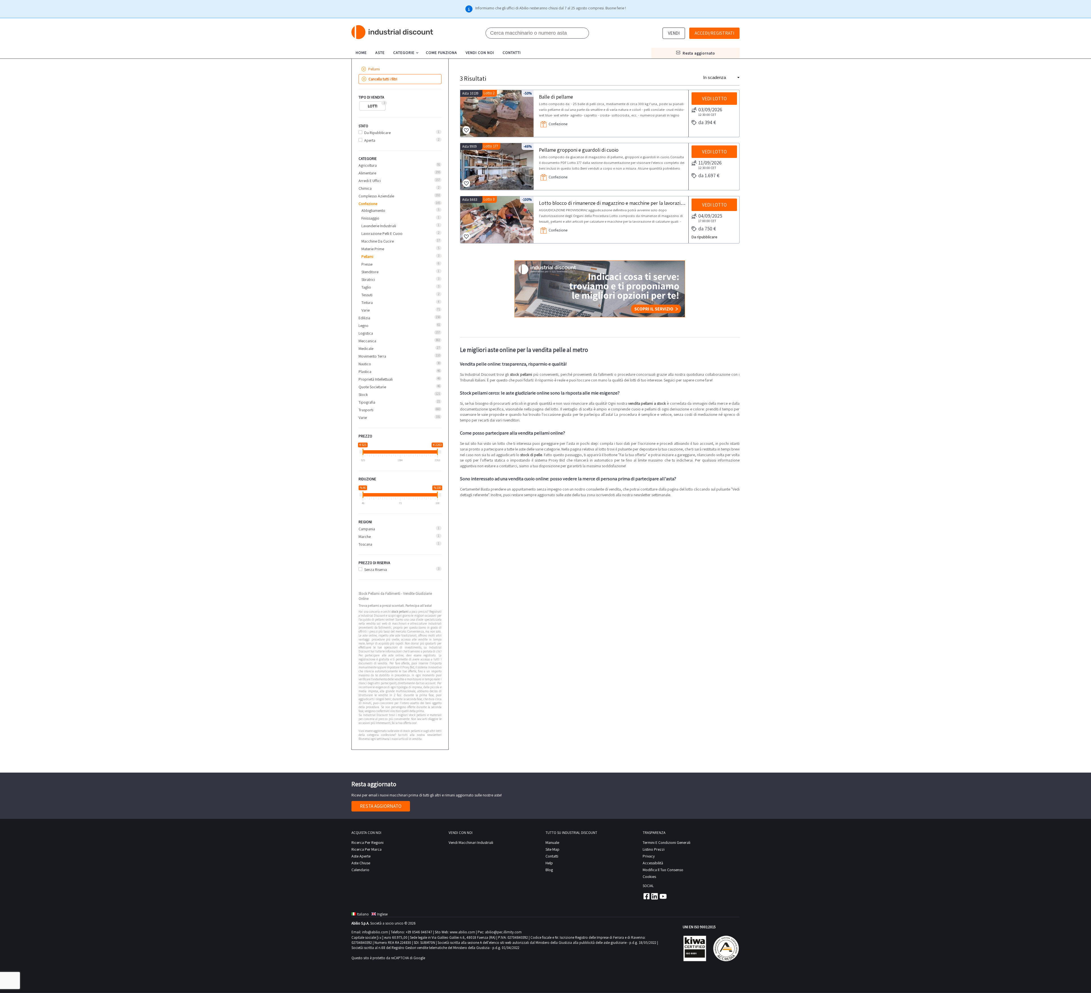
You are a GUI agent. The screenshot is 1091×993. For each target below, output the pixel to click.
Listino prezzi (654, 849)
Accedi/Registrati (714, 33)
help (549, 862)
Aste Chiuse (360, 862)
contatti (512, 52)
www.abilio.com (462, 932)
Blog (549, 869)
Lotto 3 (489, 199)
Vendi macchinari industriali (471, 842)
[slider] (437, 452)
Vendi (674, 33)
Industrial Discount (392, 32)
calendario (360, 869)
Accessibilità (653, 862)
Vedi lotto (714, 98)
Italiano (363, 914)
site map (552, 849)
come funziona (441, 52)
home (361, 52)
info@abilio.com (375, 932)
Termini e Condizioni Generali (666, 842)
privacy (649, 856)
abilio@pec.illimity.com (503, 932)
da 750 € (707, 228)
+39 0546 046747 (419, 932)
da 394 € (707, 122)
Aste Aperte (360, 856)
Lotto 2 (489, 93)
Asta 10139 (470, 93)
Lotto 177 (491, 146)
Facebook (646, 896)
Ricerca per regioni (367, 842)
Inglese (382, 914)
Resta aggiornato (380, 806)
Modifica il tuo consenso (663, 869)
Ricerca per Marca (366, 849)
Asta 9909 (469, 146)
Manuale (552, 842)
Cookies (649, 876)
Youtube (663, 896)
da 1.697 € (708, 175)
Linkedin (654, 896)
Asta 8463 (469, 199)
